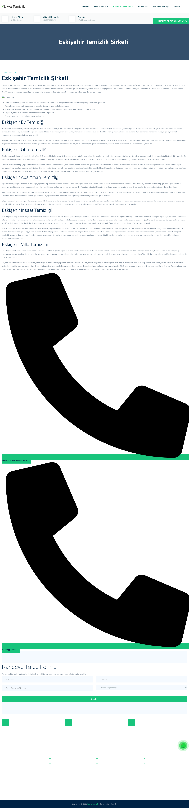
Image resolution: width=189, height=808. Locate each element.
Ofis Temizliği (57, 754)
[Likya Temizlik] (13, 6)
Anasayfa (85, 7)
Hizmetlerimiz (100, 7)
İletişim (177, 7)
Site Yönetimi (57, 773)
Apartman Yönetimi (60, 768)
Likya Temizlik (93, 804)
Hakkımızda (151, 749)
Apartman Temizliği (161, 7)
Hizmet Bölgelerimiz (122, 7)
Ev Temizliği (143, 7)
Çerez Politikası (152, 763)
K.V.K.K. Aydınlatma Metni (156, 758)
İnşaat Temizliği (58, 758)
